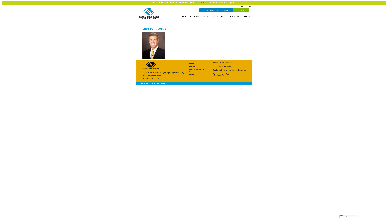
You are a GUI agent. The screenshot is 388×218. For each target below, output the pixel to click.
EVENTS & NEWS (234, 16)
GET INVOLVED (218, 16)
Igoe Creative (161, 83)
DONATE (241, 10)
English (345, 216)
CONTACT (247, 16)
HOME (184, 16)
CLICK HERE (203, 2)
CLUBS (206, 16)
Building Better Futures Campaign (216, 10)
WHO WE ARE (194, 16)
